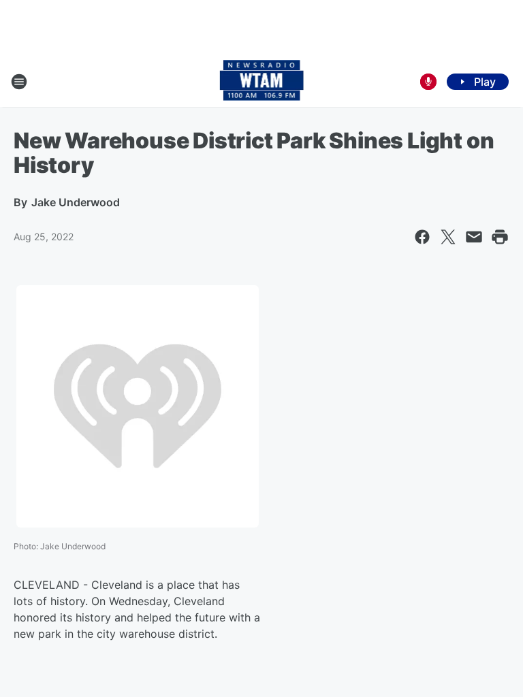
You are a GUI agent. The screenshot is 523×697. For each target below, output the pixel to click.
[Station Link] (261, 81)
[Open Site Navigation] (19, 82)
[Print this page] (499, 236)
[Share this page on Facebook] (422, 236)
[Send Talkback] (428, 82)
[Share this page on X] (448, 236)
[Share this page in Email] (474, 236)
